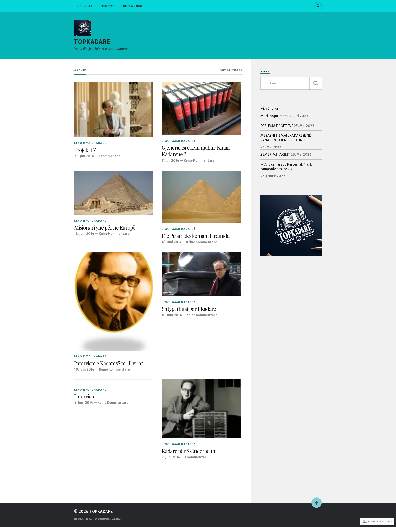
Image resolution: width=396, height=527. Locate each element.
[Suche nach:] (291, 83)
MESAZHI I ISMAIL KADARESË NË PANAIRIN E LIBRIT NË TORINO (285, 137)
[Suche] (315, 83)
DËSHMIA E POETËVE (276, 126)
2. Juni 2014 (171, 457)
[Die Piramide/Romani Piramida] (201, 197)
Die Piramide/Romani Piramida (195, 235)
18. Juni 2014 (84, 234)
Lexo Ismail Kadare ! (91, 142)
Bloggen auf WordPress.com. (98, 518)
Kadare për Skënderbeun (188, 451)
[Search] (318, 5)
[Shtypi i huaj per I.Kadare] (201, 274)
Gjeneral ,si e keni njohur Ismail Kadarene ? (196, 151)
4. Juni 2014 (83, 403)
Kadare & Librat (131, 6)
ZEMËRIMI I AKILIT (275, 154)
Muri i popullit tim (274, 116)
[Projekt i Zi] (113, 109)
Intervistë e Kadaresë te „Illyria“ (108, 363)
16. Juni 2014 (172, 242)
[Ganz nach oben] (316, 502)
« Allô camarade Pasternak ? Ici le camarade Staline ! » (286, 166)
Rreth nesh (106, 6)
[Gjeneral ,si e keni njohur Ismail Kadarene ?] (201, 108)
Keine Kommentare (199, 160)
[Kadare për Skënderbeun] (201, 408)
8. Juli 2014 (170, 160)
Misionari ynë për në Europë (104, 227)
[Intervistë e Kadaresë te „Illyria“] (113, 301)
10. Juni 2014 (84, 369)
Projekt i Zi (85, 150)
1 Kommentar (109, 156)
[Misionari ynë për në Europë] (113, 193)
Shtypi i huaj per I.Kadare (189, 309)
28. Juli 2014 (84, 156)
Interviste (84, 396)
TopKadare (92, 41)
